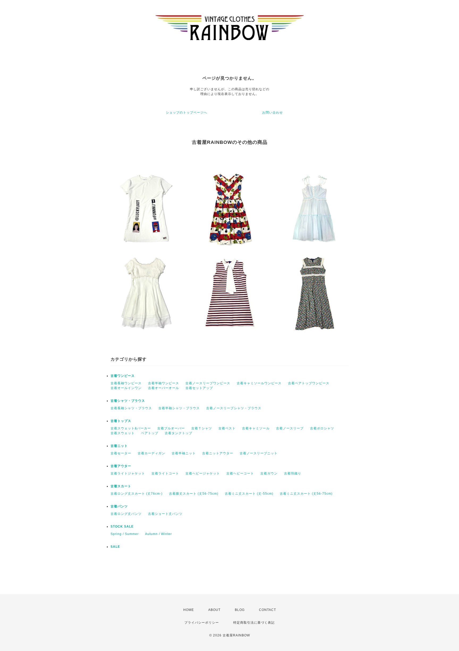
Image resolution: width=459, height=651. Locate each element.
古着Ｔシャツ (201, 428)
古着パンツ (119, 506)
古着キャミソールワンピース (259, 383)
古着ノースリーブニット (259, 453)
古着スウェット (122, 433)
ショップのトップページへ (186, 112)
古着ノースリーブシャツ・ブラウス (233, 408)
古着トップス (120, 421)
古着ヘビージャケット (202, 473)
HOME (188, 610)
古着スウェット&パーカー (130, 428)
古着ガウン (269, 473)
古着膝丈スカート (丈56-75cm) (193, 493)
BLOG (240, 610)
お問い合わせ (272, 112)
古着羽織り (292, 473)
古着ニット (119, 446)
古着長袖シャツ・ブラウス (131, 408)
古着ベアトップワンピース (308, 383)
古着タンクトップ (178, 433)
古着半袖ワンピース (163, 383)
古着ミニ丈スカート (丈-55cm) (249, 493)
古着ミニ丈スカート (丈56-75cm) (306, 493)
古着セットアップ (199, 388)
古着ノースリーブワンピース (207, 383)
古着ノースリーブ (290, 428)
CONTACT (267, 610)
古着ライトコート (165, 473)
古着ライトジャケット (127, 473)
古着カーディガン (151, 453)
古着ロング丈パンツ (126, 514)
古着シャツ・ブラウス (127, 401)
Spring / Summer (124, 534)
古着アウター (120, 466)
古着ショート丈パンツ (165, 514)
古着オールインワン (126, 388)
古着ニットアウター (217, 453)
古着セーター (120, 453)
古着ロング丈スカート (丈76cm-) (136, 493)
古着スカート (120, 486)
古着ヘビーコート (240, 473)
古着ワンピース (122, 376)
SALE (115, 547)
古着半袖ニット (184, 453)
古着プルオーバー (171, 428)
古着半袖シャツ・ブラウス (179, 408)
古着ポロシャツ (322, 428)
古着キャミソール (256, 428)
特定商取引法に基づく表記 (254, 622)
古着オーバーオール (163, 388)
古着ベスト (227, 428)
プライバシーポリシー (201, 622)
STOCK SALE (122, 526)
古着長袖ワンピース (126, 383)
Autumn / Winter (158, 534)
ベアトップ (149, 433)
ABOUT (214, 610)
